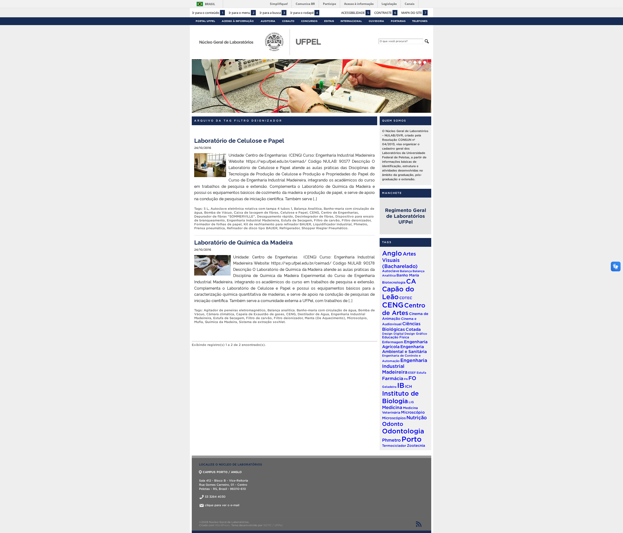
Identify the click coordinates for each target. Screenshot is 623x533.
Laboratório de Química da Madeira (243, 242)
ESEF (412, 372)
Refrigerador (289, 228)
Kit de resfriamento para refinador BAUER (277, 224)
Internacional (351, 21)
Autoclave (390, 271)
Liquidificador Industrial (332, 224)
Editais (329, 21)
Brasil (210, 4)
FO (412, 378)
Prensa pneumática (209, 228)
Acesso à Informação (238, 21)
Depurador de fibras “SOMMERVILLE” (224, 216)
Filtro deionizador (356, 220)
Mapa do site (413, 12)
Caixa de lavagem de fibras (256, 212)
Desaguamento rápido (275, 216)
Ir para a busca (272, 12)
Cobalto (288, 21)
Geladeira (389, 386)
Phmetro (360, 224)
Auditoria (268, 21)
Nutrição (416, 417)
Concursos (309, 21)
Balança (406, 271)
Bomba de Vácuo (218, 212)
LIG (411, 402)
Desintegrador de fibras (314, 216)
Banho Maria (407, 275)
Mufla (198, 322)
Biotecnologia (393, 282)
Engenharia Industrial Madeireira (253, 220)
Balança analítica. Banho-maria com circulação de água (311, 310)
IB (400, 385)
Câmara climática (220, 314)
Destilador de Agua (313, 314)
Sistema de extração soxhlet (262, 322)
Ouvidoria (376, 21)
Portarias (398, 21)
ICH (408, 386)
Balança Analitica (308, 208)
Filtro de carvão (327, 220)
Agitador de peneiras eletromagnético (235, 310)
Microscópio (357, 318)
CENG (314, 212)
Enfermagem (392, 342)
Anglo (392, 253)
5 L (206, 208)
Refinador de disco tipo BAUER (252, 228)
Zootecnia (416, 445)
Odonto (392, 424)
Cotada (413, 329)
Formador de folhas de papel (218, 224)
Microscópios (394, 418)
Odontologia (403, 431)
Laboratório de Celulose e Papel (239, 140)
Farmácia (392, 378)
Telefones (419, 21)
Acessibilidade (355, 12)
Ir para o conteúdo (207, 12)
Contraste (385, 12)
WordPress (222, 525)
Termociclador (394, 445)
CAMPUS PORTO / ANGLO (222, 472)
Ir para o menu (241, 12)
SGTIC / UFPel (272, 525)
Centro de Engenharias (339, 212)
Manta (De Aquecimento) (325, 318)
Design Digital (393, 333)
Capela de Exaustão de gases (260, 314)
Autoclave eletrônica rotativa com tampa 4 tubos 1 (251, 208)
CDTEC (405, 298)
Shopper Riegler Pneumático (325, 228)
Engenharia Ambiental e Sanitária (404, 349)
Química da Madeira (221, 322)
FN (406, 379)
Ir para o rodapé (304, 12)
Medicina (392, 407)
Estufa (421, 372)
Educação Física (395, 337)
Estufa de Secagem (296, 220)
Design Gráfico (415, 333)
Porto (411, 439)
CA (411, 281)
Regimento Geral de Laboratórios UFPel (405, 216)
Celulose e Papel (294, 212)
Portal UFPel (205, 21)
